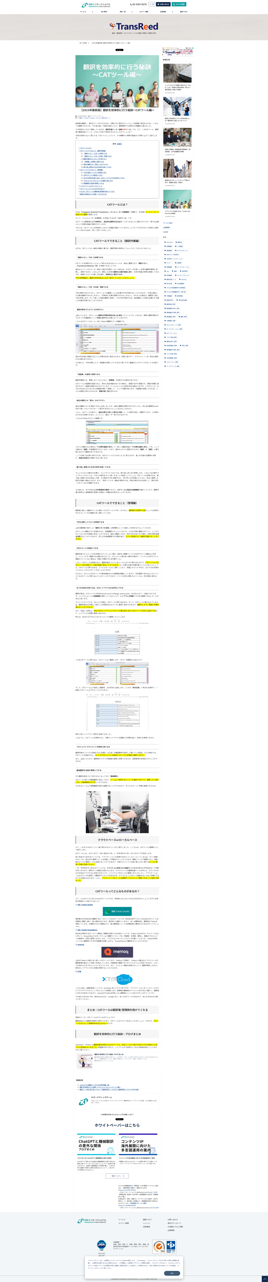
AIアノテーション (171, 333)
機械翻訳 (169, 250)
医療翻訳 (169, 246)
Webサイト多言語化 (172, 255)
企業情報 (163, 12)
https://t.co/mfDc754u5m (127, 1190)
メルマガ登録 (180, 4)
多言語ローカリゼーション (174, 259)
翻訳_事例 (183, 317)
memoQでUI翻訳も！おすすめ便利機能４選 (94, 1085)
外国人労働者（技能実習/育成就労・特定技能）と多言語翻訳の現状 (177, 150)
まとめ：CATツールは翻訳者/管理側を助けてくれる (97, 191)
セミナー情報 (143, 12)
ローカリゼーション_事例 (174, 329)
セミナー (169, 263)
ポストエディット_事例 (173, 325)
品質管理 (184, 271)
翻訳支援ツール (106, 118)
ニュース (146, 1223)
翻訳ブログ (183, 12)
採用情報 (146, 1226)
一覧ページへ (116, 1176)
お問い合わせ (164, 4)
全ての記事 (83, 43)
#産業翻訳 (133, 1203)
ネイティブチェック (183, 275)
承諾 (172, 1273)
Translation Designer (89, 118)
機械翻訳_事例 (170, 317)
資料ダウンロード (174, 1223)
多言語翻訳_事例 (171, 358)
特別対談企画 (182, 300)
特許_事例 (185, 346)
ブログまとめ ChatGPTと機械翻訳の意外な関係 (94, 1158)
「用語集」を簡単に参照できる (93, 161)
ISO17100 (169, 242)
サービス (83, 12)
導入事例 (104, 12)
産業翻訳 (169, 267)
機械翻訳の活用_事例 (173, 350)
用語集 (179, 263)
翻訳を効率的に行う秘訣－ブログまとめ (93, 194)
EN (153, 4)
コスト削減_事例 (171, 354)
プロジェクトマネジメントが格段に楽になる (98, 180)
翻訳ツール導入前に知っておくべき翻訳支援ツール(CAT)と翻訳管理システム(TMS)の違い (109, 1089)
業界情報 (180, 296)
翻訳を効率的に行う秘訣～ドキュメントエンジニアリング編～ (100, 1087)
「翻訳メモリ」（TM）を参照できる (95, 153)
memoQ (98, 118)
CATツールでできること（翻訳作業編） (93, 151)
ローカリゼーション (183, 267)
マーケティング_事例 (172, 366)
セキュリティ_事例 (172, 362)
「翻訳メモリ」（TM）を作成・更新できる (97, 156)
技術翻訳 (169, 275)
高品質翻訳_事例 (171, 346)
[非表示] (119, 144)
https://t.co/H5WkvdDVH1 (127, 1205)
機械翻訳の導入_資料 (173, 308)
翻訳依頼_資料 (170, 304)
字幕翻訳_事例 (170, 321)
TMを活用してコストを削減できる (94, 172)
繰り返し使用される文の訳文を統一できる (97, 167)
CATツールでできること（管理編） (92, 170)
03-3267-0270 (140, 4)
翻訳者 (179, 242)
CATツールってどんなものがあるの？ (92, 189)
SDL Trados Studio (85, 904)
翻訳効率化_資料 (171, 341)
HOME (165, 232)
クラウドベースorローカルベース (91, 186)
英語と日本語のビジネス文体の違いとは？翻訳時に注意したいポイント (177, 119)
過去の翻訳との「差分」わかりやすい (95, 164)
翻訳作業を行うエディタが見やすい (95, 159)
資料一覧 (123, 12)
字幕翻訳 (169, 296)
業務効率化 (169, 300)
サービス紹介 (168, 223)
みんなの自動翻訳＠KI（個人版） (176, 292)
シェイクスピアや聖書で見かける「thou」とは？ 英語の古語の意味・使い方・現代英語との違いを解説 (178, 87)
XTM (79, 971)
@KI (131, 1186)
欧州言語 (169, 284)
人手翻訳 (79, 118)
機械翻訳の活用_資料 (173, 312)
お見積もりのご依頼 (175, 1226)
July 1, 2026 (153, 1192)
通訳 (175, 271)
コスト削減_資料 (171, 337)
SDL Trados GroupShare (87, 930)
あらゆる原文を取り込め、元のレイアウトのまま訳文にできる (103, 178)
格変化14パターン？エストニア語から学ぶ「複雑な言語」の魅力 (177, 181)
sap (167, 271)
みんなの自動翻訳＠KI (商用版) (175, 288)
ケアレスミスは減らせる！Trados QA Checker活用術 (177, 212)
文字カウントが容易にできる (92, 175)
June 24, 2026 (154, 1208)
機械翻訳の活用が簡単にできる (93, 183)
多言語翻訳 (180, 284)
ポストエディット (182, 250)
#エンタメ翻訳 (142, 1203)
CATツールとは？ (86, 148)
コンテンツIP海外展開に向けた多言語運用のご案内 (137, 1158)
